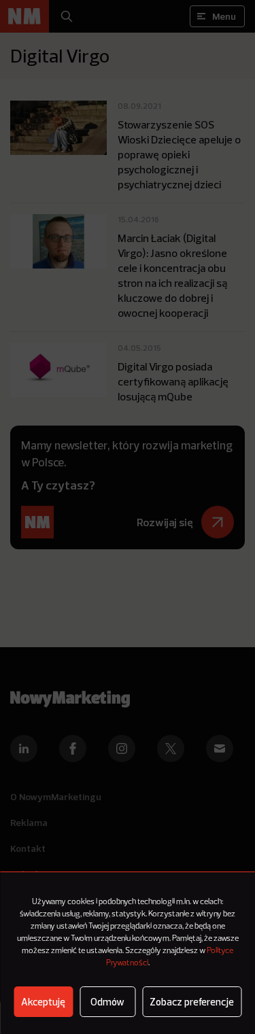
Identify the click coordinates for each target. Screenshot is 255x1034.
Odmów (107, 1001)
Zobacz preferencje (192, 1001)
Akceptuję (43, 1001)
